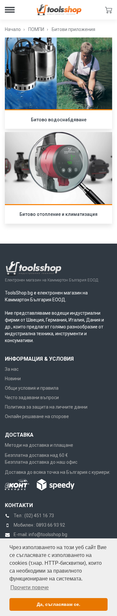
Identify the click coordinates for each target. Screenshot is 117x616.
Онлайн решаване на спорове (37, 416)
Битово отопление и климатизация (59, 214)
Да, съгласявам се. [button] (58, 604)
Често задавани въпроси (32, 397)
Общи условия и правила (31, 388)
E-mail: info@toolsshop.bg (40, 534)
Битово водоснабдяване (58, 119)
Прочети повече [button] (29, 587)
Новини (13, 378)
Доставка (19, 435)
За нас (12, 369)
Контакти (19, 505)
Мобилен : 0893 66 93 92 (39, 525)
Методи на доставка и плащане (39, 445)
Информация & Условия (39, 359)
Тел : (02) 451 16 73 (34, 515)
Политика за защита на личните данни (46, 407)
